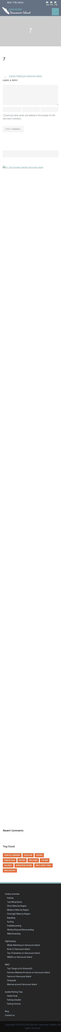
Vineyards (11, 980)
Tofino (44, 860)
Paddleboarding (14, 926)
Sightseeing (10, 941)
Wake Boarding (14, 934)
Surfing (10, 922)
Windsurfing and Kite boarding (20, 930)
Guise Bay (28, 855)
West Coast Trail (43, 865)
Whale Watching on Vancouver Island (23, 945)
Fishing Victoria (14, 1004)
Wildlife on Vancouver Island (19, 957)
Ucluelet (8, 865)
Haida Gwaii (12, 996)
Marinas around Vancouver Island (22, 984)
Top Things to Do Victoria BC (19, 968)
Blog (7, 1011)
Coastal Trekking (12, 855)
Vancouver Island (24, 865)
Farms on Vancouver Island (19, 976)
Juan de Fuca (9, 860)
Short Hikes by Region (17, 906)
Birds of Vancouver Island (18, 949)
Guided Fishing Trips (14, 992)
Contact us (10, 1015)
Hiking (39, 855)
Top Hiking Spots (14, 902)
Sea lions (33, 860)
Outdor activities (12, 894)
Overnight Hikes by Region (18, 914)
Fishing (10, 898)
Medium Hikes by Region (18, 910)
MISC (7, 964)
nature (22, 860)
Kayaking (11, 918)
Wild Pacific (9, 870)
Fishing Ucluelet (14, 1000)
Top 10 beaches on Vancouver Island (23, 953)
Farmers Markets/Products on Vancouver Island (28, 972)
